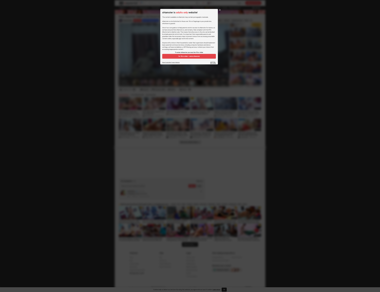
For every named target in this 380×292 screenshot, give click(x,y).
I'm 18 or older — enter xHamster (189, 56)
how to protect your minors (171, 62)
